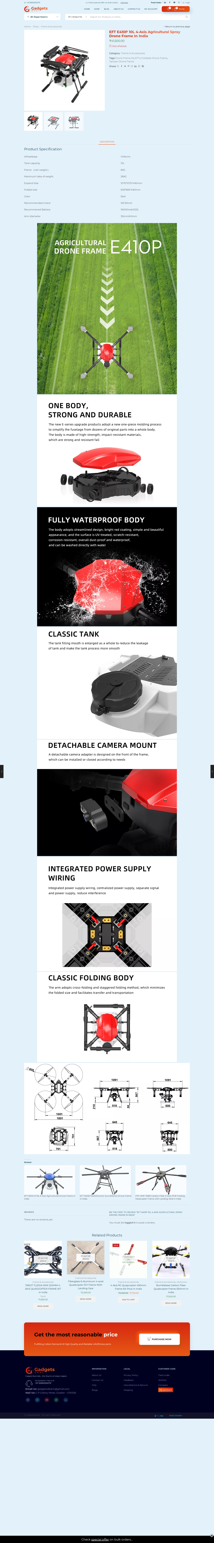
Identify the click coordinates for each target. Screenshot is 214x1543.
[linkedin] (135, 66)
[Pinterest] (128, 66)
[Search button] (187, 17)
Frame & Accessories (51, 26)
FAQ (94, 1385)
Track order (164, 1375)
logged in (130, 1222)
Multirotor (182, 1282)
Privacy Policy (131, 1375)
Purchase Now (161, 1339)
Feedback (128, 1380)
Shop (97, 9)
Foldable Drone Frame (154, 58)
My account (150, 9)
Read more (43, 1306)
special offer (100, 1539)
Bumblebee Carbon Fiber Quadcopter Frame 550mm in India (171, 1289)
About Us (118, 9)
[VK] (125, 66)
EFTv (138, 58)
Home (87, 9)
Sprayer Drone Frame (121, 61)
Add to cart (141, 1265)
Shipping (128, 1390)
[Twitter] (179, 3)
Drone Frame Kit (124, 58)
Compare (163, 1385)
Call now (124, 3)
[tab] (107, 142)
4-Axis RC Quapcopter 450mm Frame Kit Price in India (128, 1287)
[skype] (142, 66)
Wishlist (162, 1380)
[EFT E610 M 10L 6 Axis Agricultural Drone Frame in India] (50, 1179)
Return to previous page (177, 26)
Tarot (43, 1296)
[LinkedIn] (165, 3)
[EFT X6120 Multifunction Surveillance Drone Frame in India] (106, 1179)
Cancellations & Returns (136, 1385)
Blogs (95, 1390)
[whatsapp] (139, 66)
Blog (106, 9)
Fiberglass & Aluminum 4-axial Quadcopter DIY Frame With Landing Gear (85, 1285)
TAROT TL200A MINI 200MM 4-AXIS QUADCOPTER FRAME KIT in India (43, 1289)
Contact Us (134, 9)
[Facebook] (170, 3)
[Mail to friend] (132, 66)
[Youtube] (174, 3)
